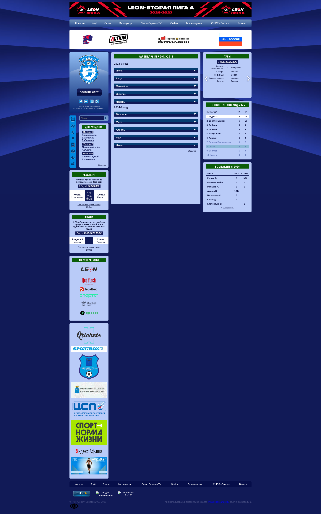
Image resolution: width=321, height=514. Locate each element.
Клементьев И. (214, 204)
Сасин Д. (211, 199)
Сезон (107, 23)
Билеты (241, 23)
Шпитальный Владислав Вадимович (89, 138)
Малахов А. (213, 187)
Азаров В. (212, 191)
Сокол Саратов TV (151, 23)
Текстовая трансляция (89, 204)
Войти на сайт (89, 92)
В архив (192, 151)
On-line (174, 23)
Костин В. (212, 178)
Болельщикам (194, 23)
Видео (89, 207)
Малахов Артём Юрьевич (91, 148)
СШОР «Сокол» (220, 23)
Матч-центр (125, 23)
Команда (102, 165)
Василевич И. (214, 195)
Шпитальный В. (215, 182)
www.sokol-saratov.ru (218, 502)
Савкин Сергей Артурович (90, 158)
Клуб (94, 23)
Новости (80, 23)
